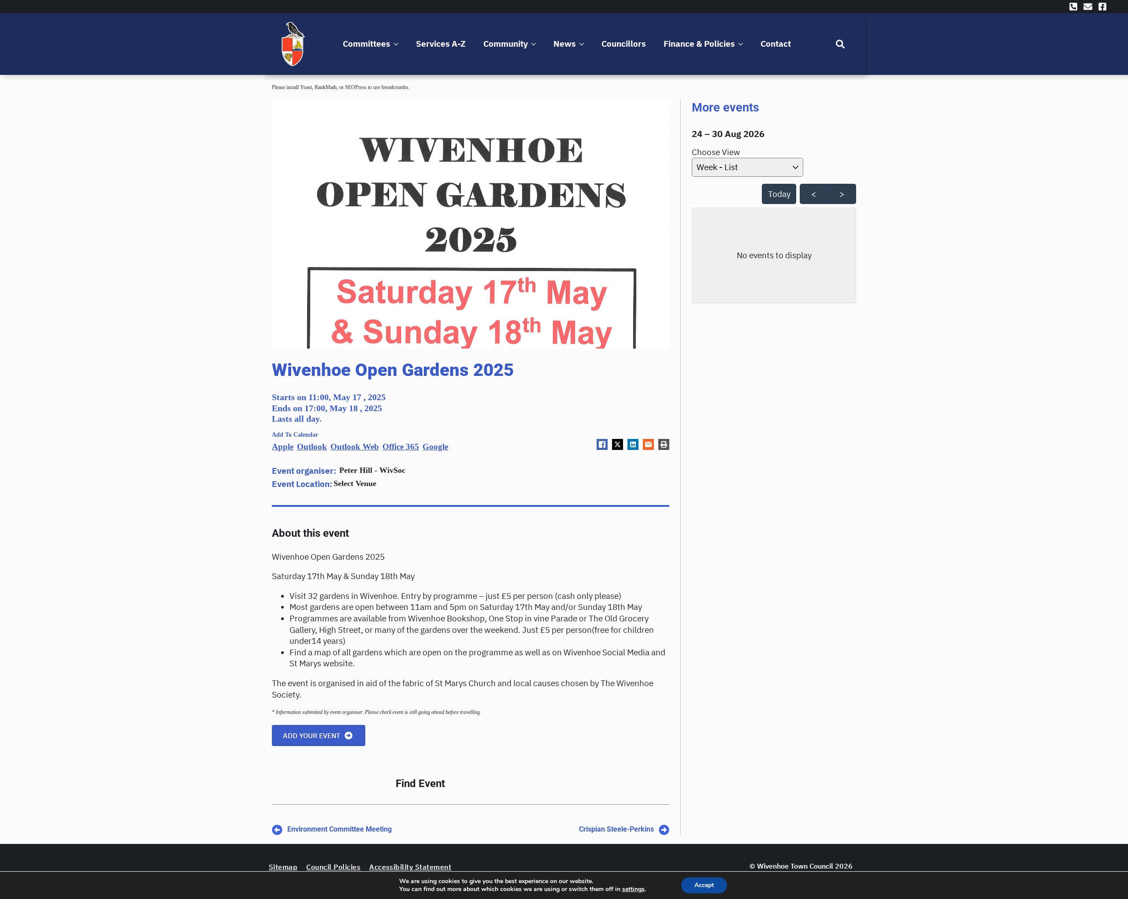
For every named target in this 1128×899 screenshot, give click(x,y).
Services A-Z (441, 43)
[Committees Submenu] (397, 44)
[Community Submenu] (535, 44)
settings (633, 889)
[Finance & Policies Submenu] (742, 44)
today (779, 194)
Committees (366, 43)
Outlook (312, 446)
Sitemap (283, 866)
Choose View (716, 152)
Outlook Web (354, 446)
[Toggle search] (840, 44)
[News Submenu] (583, 44)
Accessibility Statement (410, 866)
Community (505, 43)
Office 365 (400, 446)
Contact (776, 43)
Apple (282, 446)
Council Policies (333, 866)
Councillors (623, 43)
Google (435, 446)
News (564, 43)
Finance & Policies (699, 43)
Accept (704, 885)
